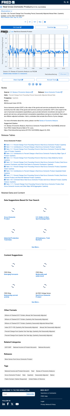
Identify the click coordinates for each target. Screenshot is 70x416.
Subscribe (30, 394)
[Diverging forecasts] (13, 265)
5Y (30, 22)
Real (32, 371)
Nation (52, 375)
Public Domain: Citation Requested (16, 379)
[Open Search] (65, 2)
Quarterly (30, 375)
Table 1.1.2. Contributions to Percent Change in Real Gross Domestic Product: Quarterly (33, 147)
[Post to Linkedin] (40, 84)
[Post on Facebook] (33, 84)
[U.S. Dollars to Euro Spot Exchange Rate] (45, 210)
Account (51, 80)
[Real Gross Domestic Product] (45, 286)
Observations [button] (6, 11)
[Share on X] (29, 84)
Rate (24, 375)
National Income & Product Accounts (24, 347)
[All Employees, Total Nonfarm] (45, 231)
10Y (34, 22)
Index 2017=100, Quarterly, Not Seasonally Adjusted (21, 327)
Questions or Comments (48, 393)
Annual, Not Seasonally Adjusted (50, 327)
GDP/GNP (8, 347)
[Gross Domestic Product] (13, 210)
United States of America (37, 379)
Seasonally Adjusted (41, 375)
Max (40, 22)
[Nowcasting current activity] (13, 286)
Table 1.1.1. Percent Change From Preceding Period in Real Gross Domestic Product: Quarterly (36, 145)
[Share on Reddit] (37, 84)
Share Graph (17, 80)
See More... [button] (36, 247)
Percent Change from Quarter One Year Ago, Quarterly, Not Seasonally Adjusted (30, 331)
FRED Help (44, 396)
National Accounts (44, 347)
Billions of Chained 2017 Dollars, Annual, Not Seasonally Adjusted (25, 315)
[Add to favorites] (1, 7)
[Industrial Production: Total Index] (13, 231)
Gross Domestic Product (53, 92)
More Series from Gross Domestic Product (18, 359)
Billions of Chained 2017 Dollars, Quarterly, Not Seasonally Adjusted (26, 319)
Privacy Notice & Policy (48, 404)
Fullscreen (63, 74)
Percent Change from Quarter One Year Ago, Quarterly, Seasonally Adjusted (28, 335)
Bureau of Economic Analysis (48, 121)
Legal (42, 401)
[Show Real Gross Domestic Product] (23, 31)
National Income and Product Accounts (17, 371)
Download (50, 27)
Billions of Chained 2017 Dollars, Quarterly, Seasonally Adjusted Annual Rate (29, 323)
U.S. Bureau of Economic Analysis (20, 92)
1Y (25, 22)
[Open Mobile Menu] (67, 2)
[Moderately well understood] (45, 265)
